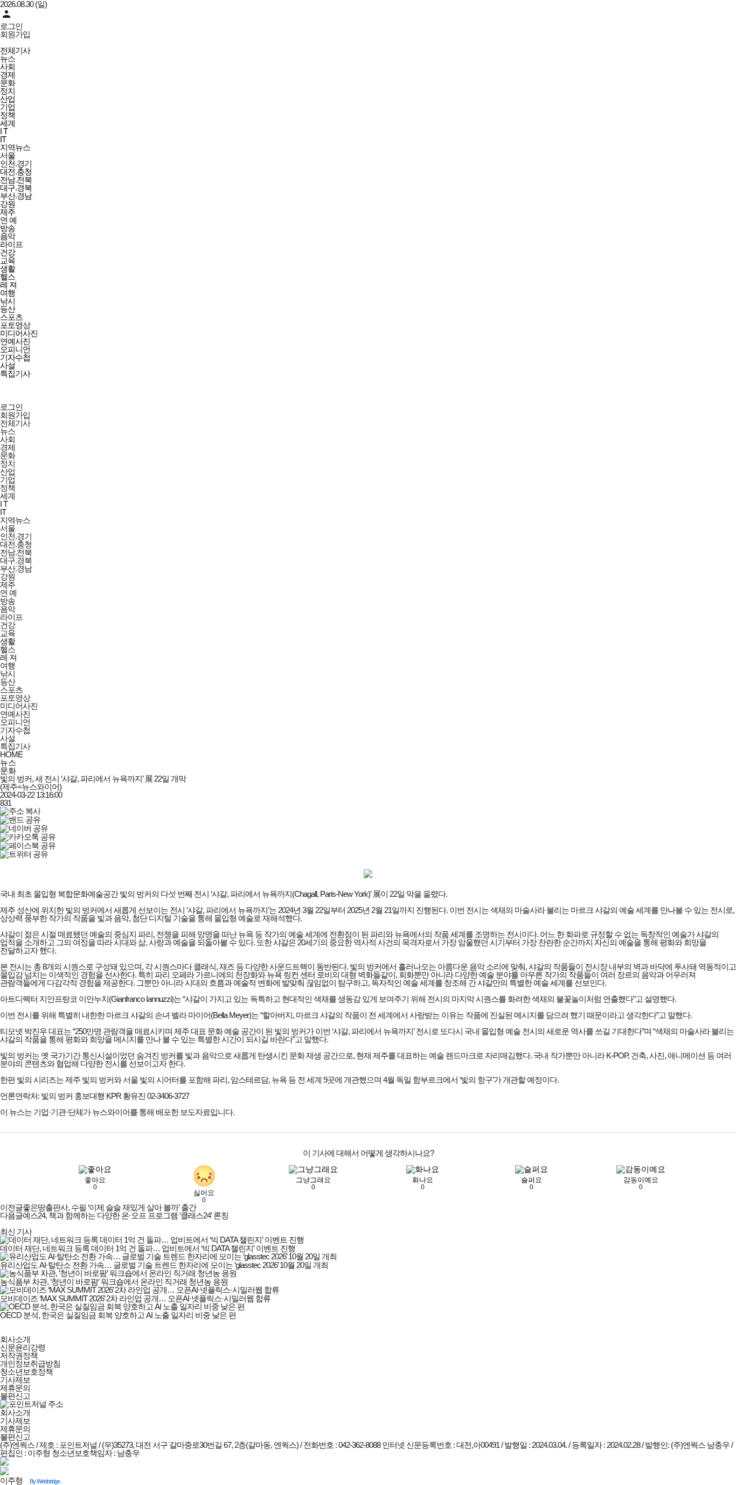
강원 (7, 203)
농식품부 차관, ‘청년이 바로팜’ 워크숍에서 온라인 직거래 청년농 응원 (114, 1281)
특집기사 (15, 373)
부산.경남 (16, 195)
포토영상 (15, 325)
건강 (7, 252)
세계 (7, 123)
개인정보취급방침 (30, 1363)
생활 (7, 268)
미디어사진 (19, 333)
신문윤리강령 (22, 1347)
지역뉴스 (15, 147)
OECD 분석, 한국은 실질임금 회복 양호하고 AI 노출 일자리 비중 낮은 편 (118, 1315)
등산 (7, 308)
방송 (7, 228)
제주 (7, 212)
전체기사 (15, 50)
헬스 (7, 276)
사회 (7, 66)
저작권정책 (19, 1355)
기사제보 (15, 1379)
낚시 (7, 300)
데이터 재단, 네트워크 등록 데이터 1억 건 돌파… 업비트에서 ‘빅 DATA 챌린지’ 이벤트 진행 (147, 1248)
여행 (7, 292)
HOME (11, 754)
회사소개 (15, 1339)
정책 (7, 115)
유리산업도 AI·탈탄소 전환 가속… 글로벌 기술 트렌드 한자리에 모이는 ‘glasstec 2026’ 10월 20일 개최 (164, 1265)
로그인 (11, 26)
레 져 (8, 284)
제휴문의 (15, 1387)
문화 (7, 82)
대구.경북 (16, 187)
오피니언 (15, 349)
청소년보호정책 (26, 1371)
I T (4, 131)
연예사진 (15, 341)
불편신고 (15, 1395)
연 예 (8, 220)
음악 (7, 236)
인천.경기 (16, 163)
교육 (7, 260)
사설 (7, 365)
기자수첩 (15, 357)
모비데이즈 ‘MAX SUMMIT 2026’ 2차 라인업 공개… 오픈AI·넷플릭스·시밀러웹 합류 (135, 1298)
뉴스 (7, 58)
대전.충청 (16, 171)
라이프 (11, 244)
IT (3, 139)
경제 (7, 74)
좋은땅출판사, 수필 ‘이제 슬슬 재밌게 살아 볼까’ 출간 (98, 1207)
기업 (7, 106)
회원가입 (15, 34)
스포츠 (11, 317)
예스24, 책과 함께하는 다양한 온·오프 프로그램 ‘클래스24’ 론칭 (114, 1215)
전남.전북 (16, 179)
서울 (7, 155)
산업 (7, 98)
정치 (7, 90)
